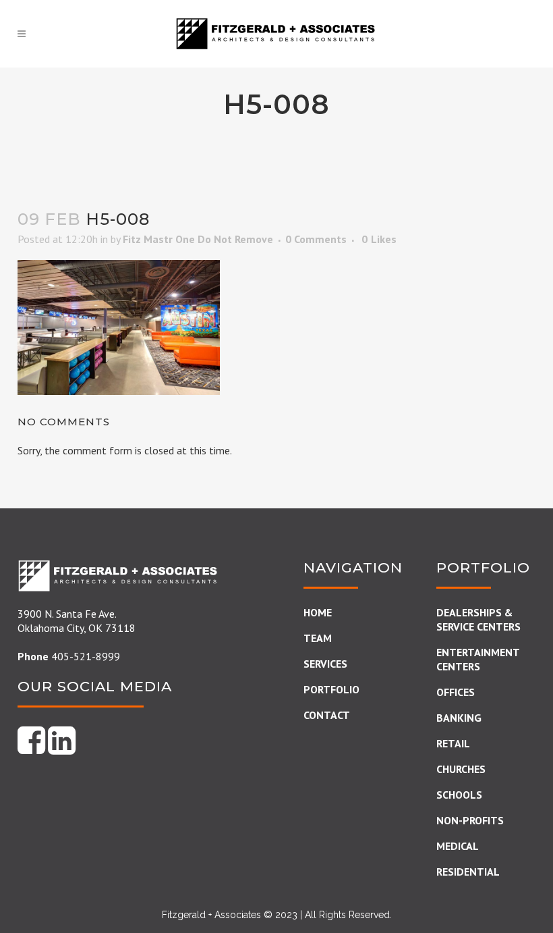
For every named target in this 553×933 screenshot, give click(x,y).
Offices (455, 692)
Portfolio (331, 689)
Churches (461, 769)
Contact (326, 715)
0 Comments (316, 239)
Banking (459, 717)
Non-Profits (470, 820)
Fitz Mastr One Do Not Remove (198, 239)
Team (317, 638)
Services (325, 663)
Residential (468, 871)
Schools (459, 794)
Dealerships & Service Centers (478, 619)
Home (317, 612)
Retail (453, 743)
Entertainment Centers (477, 659)
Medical (457, 846)
